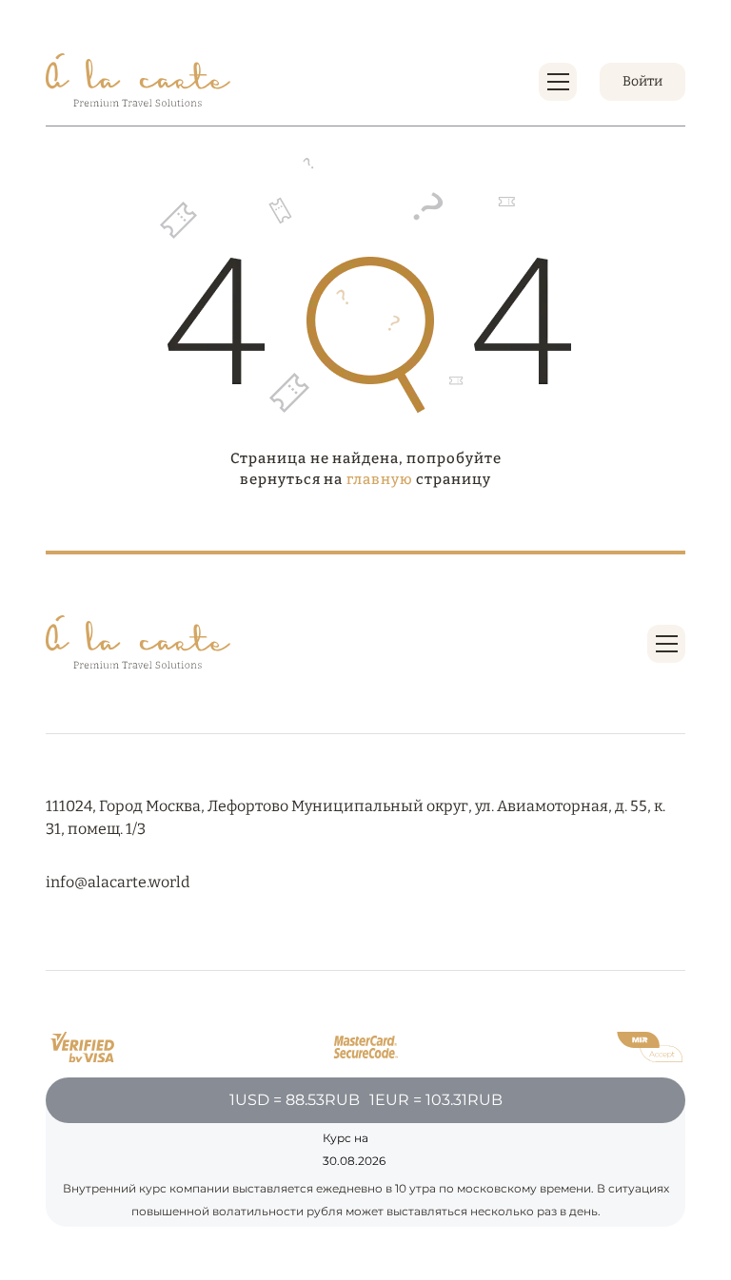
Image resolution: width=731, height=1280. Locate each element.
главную (379, 479)
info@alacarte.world (117, 882)
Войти (642, 81)
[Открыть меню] (558, 81)
